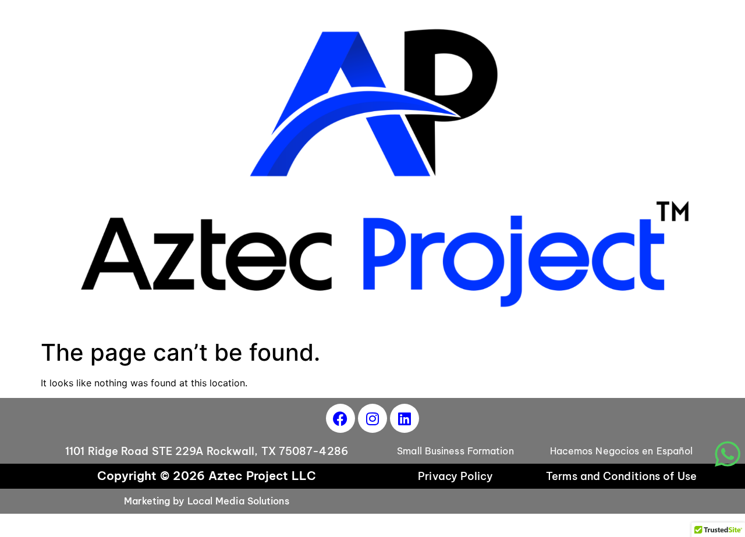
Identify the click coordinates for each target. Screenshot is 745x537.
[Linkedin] (404, 418)
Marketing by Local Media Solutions (206, 501)
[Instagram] (372, 418)
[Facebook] (340, 418)
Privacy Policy (455, 476)
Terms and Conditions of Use (621, 476)
